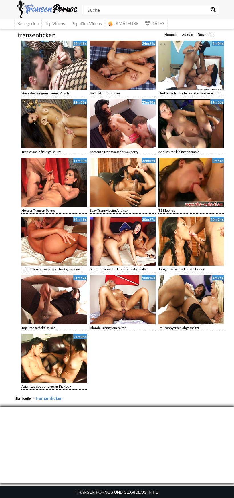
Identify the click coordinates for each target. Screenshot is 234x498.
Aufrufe (187, 34)
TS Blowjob (166, 210)
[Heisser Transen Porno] (54, 182)
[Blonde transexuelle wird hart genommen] (54, 241)
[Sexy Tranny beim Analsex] (123, 182)
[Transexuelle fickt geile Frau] (54, 124)
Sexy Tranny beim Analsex (109, 210)
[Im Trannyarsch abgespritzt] (191, 299)
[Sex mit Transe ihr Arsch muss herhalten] (123, 241)
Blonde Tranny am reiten (108, 328)
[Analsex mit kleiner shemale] (191, 124)
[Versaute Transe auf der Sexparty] (123, 124)
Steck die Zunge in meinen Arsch (45, 93)
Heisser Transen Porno (38, 210)
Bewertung (206, 34)
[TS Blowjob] (191, 182)
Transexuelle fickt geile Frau (41, 152)
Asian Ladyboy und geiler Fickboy (46, 386)
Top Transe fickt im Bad (38, 328)
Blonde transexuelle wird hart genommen (52, 269)
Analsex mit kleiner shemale (178, 152)
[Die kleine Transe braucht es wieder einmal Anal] (191, 65)
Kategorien (28, 23)
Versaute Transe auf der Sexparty (114, 152)
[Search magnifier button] (213, 10)
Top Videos (55, 23)
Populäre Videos (86, 23)
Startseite (22, 398)
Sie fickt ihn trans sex (105, 93)
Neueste (170, 34)
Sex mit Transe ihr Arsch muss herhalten (119, 269)
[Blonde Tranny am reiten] (123, 299)
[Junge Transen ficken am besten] (191, 241)
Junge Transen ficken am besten (181, 269)
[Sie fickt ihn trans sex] (123, 65)
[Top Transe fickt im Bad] (54, 299)
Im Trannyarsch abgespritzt (178, 328)
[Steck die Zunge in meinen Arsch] (54, 65)
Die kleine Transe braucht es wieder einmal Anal (193, 93)
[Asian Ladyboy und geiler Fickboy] (54, 358)
